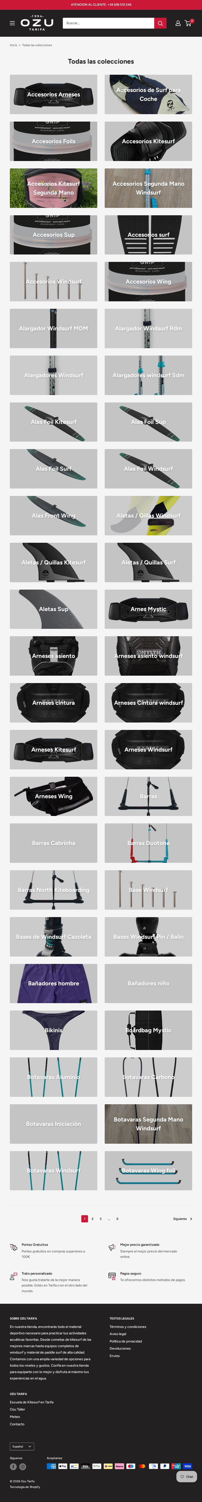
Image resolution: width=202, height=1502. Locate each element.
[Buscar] (160, 23)
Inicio (13, 45)
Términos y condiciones (128, 1327)
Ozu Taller (17, 1409)
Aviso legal (118, 1334)
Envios (115, 1356)
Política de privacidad (126, 1341)
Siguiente (180, 1219)
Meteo (15, 1417)
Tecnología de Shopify (25, 1487)
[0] (188, 23)
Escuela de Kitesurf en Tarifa (31, 1402)
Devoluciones (120, 1348)
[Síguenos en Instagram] (22, 1466)
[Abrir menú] (12, 23)
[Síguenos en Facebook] (13, 1466)
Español (18, 1446)
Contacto (17, 1424)
